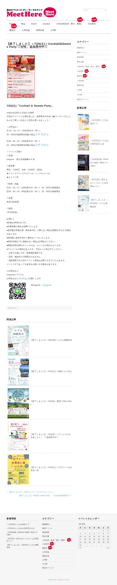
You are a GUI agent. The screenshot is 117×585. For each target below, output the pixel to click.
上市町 (53, 30)
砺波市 (12, 30)
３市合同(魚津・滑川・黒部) (68, 24)
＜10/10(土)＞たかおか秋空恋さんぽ (99, 142)
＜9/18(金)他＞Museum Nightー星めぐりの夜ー (99, 162)
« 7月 (80, 548)
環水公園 (80, 62)
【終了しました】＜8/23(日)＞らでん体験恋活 (51, 340)
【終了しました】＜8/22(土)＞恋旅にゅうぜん (51, 371)
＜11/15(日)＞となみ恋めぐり (99, 122)
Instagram (47, 285)
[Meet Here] (32, 9)
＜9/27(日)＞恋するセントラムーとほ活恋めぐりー (99, 182)
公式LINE (21, 278)
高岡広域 (40, 30)
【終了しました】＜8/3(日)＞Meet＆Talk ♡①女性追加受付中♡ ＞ (45, 496)
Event (34, 24)
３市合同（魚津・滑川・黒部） (89, 67)
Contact (46, 24)
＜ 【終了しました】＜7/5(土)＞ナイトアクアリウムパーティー (31, 492)
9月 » (108, 548)
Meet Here (52, 579)
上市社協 (26, 30)
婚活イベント (82, 52)
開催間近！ (81, 48)
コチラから (42, 134)
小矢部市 (92, 24)
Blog (23, 24)
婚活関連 (80, 57)
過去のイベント (83, 99)
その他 (79, 95)
